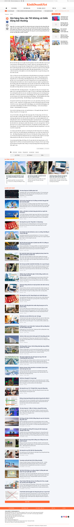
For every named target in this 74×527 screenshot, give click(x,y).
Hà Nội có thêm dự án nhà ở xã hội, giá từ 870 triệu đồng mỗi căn (34, 336)
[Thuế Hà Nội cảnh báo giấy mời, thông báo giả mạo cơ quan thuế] (12, 495)
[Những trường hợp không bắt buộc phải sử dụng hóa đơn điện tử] (12, 402)
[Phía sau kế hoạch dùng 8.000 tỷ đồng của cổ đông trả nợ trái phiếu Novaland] (12, 443)
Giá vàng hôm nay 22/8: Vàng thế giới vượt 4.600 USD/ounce (33, 295)
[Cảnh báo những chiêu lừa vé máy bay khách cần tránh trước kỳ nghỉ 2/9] (58, 167)
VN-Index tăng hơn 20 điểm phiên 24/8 (29, 190)
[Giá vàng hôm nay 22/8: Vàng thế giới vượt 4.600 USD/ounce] (12, 299)
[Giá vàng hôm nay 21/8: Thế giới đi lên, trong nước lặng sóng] (12, 392)
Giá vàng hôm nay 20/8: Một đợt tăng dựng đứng (31, 450)
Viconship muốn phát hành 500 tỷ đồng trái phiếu (31, 460)
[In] (7, 29)
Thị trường (24, 196)
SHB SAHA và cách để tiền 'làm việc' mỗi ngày (30, 316)
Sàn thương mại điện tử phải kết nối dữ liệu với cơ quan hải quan (37, 176)
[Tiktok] (68, 516)
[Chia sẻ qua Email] (7, 25)
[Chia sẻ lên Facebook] (7, 22)
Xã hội (24, 239)
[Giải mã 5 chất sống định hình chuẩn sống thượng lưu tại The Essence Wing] (12, 309)
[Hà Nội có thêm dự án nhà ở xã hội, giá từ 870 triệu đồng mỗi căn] (12, 339)
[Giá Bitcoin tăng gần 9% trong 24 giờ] (12, 382)
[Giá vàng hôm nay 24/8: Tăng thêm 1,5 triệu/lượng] (12, 225)
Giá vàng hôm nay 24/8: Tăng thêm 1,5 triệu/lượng (31, 222)
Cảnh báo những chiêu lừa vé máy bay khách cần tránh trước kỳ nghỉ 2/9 (58, 176)
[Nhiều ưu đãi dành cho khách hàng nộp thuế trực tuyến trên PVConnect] (12, 215)
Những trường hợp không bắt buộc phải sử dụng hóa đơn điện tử (34, 398)
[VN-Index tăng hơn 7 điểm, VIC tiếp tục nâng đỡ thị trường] (12, 412)
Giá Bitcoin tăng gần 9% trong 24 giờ (28, 378)
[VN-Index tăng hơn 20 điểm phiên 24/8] (12, 194)
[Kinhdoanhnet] (37, 4)
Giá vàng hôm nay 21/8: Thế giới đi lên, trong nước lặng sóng (33, 388)
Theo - (43, 148)
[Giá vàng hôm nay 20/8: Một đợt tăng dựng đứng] (12, 454)
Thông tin (25, 218)
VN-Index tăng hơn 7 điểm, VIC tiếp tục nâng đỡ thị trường (33, 408)
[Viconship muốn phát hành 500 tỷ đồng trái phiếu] (12, 464)
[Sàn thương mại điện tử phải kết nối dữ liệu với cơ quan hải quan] (37, 167)
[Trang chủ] (6, 8)
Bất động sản (26, 342)
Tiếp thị (25, 322)
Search (68, 1)
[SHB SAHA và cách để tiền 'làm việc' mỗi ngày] (12, 319)
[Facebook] (61, 516)
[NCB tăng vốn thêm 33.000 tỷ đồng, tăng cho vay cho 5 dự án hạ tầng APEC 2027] (12, 422)
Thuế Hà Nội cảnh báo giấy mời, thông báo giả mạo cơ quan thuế (34, 491)
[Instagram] (64, 516)
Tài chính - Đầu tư (26, 250)
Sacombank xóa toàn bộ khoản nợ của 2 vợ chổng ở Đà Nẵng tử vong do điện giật (15, 177)
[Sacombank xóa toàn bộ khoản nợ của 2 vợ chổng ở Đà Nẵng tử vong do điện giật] (15, 167)
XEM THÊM (27, 501)
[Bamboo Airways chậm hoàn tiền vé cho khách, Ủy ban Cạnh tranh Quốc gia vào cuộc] (12, 371)
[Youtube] (66, 516)
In (42, 155)
